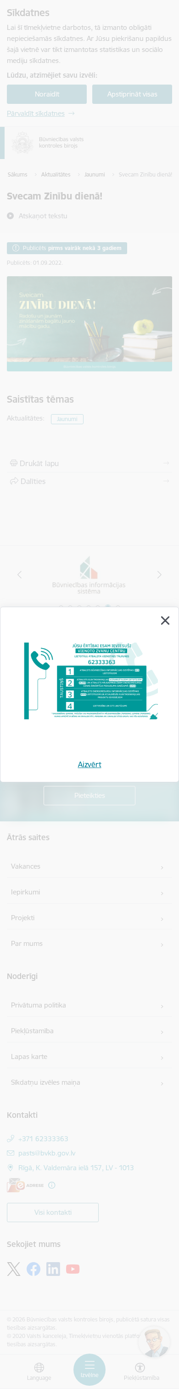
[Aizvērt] (165, 620)
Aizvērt (89, 764)
